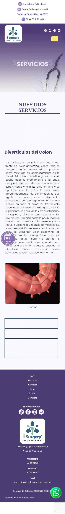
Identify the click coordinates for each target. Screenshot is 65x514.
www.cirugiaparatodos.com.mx (32, 446)
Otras (13, 353)
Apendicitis (17, 323)
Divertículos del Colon (23, 343)
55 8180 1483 (35, 19)
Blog (32, 389)
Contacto (32, 397)
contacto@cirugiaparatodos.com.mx (32, 482)
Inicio (32, 376)
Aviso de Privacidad (32, 451)
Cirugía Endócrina (32, 135)
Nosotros (32, 380)
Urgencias (32, 122)
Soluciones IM (23, 497)
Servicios (32, 384)
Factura (32, 393)
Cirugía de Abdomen (32, 129)
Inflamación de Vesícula (24, 333)
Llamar (32, 307)
